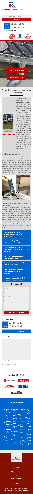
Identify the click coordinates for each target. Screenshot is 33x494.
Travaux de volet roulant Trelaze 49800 (29, 420)
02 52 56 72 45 (17, 24)
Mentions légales (10, 490)
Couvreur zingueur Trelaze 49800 (29, 429)
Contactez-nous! (16, 77)
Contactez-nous (23, 490)
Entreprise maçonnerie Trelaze (8, 431)
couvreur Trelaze (15, 427)
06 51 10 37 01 (17, 27)
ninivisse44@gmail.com (10, 30)
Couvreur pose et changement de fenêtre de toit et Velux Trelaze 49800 (22, 431)
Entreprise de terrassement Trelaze (8, 424)
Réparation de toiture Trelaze (15, 433)
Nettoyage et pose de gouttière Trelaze (15, 412)
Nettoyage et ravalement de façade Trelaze (8, 439)
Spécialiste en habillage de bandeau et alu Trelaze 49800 (29, 440)
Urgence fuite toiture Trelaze (15, 421)
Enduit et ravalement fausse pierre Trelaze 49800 (8, 414)
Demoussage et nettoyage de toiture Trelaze (22, 417)
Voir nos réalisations (16, 70)
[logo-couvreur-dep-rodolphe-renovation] (12, 5)
